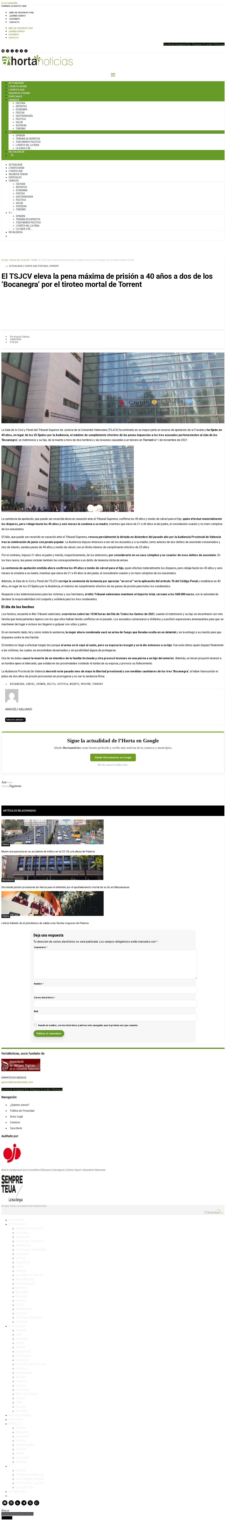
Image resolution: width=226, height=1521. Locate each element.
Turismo (21, 128)
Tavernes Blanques (29, 1317)
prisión (86, 684)
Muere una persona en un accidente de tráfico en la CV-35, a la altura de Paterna (48, 851)
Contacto (14, 22)
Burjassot (22, 1254)
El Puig (20, 1258)
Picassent (22, 1389)
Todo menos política (28, 141)
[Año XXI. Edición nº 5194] (21, 12)
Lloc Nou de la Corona (31, 1364)
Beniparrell (23, 1351)
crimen (41, 684)
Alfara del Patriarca (29, 1241)
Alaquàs (21, 1330)
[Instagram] (7, 51)
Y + (10, 132)
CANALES (15, 1423)
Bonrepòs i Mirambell (31, 1249)
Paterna (5, 844)
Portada (4, 260)
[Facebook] (3, 51)
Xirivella (21, 1411)
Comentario (40, 947)
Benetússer (24, 1355)
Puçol (19, 1305)
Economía (21, 109)
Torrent (34, 260)
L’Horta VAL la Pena (27, 145)
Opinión (20, 135)
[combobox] (17, 1514)
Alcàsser (22, 1339)
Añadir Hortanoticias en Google (113, 757)
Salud (19, 122)
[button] (112, 296)
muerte (74, 684)
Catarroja (22, 1360)
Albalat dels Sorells (29, 1228)
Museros (22, 1296)
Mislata (21, 1377)
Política (21, 119)
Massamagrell (25, 1283)
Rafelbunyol (24, 1309)
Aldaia (20, 1343)
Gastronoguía (24, 115)
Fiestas (20, 112)
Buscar (12, 155)
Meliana (21, 1288)
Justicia (62, 684)
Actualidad (16, 83)
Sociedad (21, 125)
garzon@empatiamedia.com (17, 1082)
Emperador (23, 1262)
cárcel (30, 684)
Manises (21, 1368)
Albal (19, 1334)
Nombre (39, 983)
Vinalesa (21, 1322)
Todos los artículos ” (15, 719)
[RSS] (12, 51)
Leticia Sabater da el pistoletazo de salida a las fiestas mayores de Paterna (45, 923)
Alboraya (22, 1232)
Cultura (20, 103)
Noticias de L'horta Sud (19, 260)
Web (36, 1011)
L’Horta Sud (16, 89)
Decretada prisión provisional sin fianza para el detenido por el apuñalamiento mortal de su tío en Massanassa (65, 887)
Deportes (21, 106)
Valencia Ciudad (19, 93)
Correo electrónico (44, 997)
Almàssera (23, 1245)
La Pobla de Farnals (29, 1275)
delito (51, 684)
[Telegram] (16, 51)
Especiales (15, 96)
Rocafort (22, 1313)
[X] (21, 51)
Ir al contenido (9, 2)
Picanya (21, 1385)
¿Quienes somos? (17, 16)
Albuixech (22, 1237)
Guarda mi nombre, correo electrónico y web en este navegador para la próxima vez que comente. (88, 1025)
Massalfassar (25, 1279)
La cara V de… (24, 148)
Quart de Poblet (27, 1394)
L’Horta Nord (17, 86)
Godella (21, 1271)
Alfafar (20, 1347)
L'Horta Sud (30, 266)
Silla (19, 1402)
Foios (19, 1266)
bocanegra (17, 684)
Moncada (22, 1292)
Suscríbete (14, 19)
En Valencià (16, 151)
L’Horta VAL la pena (29, 1483)
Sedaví (20, 1398)
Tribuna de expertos (28, 138)
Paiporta (22, 1381)
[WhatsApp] (26, 51)
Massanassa (8, 880)
